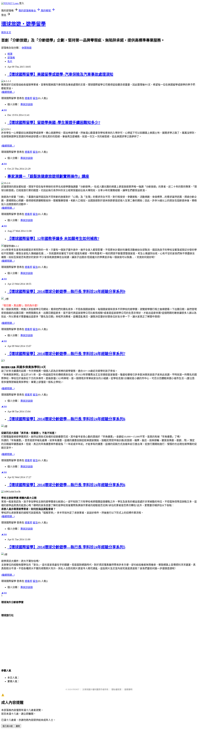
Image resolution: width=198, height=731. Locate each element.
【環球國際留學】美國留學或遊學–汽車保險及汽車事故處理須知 (60, 74)
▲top (4, 109)
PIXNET (75, 689)
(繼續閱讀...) (8, 92)
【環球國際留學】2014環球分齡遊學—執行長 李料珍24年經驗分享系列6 (66, 419)
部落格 (11, 57)
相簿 (9, 54)
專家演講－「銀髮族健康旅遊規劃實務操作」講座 (48, 176)
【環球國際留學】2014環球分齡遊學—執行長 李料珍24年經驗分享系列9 (66, 291)
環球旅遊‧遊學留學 (23, 24)
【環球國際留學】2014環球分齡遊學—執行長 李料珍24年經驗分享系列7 (66, 354)
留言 (35, 98)
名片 (9, 61)
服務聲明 (128, 689)
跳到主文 (6, 32)
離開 (18, 726)
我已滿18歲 (7, 726)
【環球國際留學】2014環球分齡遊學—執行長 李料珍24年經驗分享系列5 (66, 547)
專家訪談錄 (26, 104)
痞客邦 (28, 98)
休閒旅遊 (27, 47)
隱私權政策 (116, 689)
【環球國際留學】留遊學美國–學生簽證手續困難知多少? (53, 123)
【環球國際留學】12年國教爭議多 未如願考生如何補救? (53, 239)
